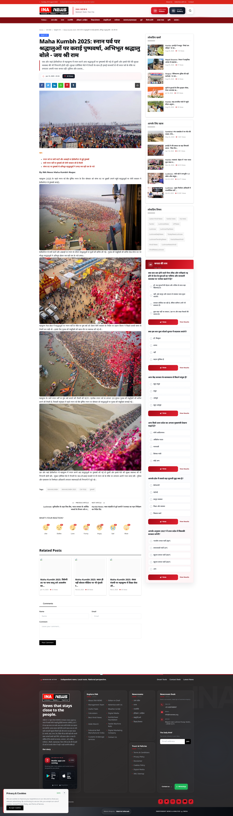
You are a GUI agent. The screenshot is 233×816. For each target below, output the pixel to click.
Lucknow (152, 229)
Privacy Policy (139, 757)
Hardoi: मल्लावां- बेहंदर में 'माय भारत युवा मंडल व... (178, 161)
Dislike (59, 534)
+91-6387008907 (171, 707)
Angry (99, 534)
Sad (113, 534)
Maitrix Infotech (122, 811)
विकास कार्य (157, 513)
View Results (184, 322)
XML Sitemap (139, 774)
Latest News (188, 680)
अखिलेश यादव (158, 440)
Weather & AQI (114, 709)
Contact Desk (175, 680)
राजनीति (70, 20)
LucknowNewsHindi (169, 245)
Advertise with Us (180, 2)
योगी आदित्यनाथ (158, 433)
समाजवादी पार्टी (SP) (160, 548)
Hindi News (153, 245)
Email (94, 612)
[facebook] (160, 801)
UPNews (176, 224)
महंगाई (155, 492)
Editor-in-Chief (114, 700)
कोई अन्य (156, 461)
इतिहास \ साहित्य (82, 20)
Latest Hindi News (155, 219)
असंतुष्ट (155, 398)
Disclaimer (138, 761)
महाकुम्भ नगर (57, 30)
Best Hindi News (95, 717)
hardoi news (171, 219)
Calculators (92, 713)
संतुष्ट (155, 391)
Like (45, 534)
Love (72, 534)
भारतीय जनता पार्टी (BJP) (161, 541)
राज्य (62, 20)
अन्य (154, 569)
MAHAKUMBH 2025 (69, 490)
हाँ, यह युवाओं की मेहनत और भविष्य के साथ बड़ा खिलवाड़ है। (169, 286)
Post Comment (48, 643)
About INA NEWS (95, 700)
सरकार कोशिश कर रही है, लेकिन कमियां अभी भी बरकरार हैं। (169, 304)
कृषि (169, 20)
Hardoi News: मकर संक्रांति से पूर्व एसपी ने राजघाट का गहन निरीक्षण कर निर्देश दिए (116, 508)
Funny (86, 534)
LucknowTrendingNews (157, 239)
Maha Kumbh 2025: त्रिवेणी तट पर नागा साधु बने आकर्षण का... (53, 582)
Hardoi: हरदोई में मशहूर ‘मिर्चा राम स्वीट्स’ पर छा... (177, 47)
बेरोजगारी (156, 485)
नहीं (154, 352)
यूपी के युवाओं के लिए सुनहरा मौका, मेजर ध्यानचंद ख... (177, 89)
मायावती (156, 447)
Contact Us (112, 737)
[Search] (190, 10)
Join (187, 742)
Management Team (96, 705)
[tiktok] (191, 801)
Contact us (167, 787)
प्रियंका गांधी (157, 454)
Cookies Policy (139, 765)
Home (41, 30)
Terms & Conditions (142, 753)
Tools (43, 20)
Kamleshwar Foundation (113, 718)
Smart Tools (162, 680)
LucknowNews (163, 224)
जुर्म (141, 20)
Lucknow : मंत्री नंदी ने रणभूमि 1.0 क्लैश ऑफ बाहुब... (177, 175)
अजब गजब (160, 20)
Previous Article (82, 503)
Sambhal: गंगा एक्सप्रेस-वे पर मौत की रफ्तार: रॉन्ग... (178, 133)
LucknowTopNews (166, 229)
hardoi (151, 224)
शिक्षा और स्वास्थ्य (159, 506)
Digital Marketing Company (115, 731)
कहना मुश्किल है (158, 359)
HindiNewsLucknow (156, 250)
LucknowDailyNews (156, 234)
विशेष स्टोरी (149, 20)
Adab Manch (93, 724)
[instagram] (172, 801)
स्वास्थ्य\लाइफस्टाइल (130, 20)
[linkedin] (178, 801)
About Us (169, 2)
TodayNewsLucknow (175, 234)
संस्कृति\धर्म (107, 20)
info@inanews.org (171, 715)
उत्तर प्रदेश (54, 20)
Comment (43, 622)
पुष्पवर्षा (92, 490)
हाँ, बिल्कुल (157, 338)
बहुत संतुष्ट (156, 384)
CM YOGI (83, 490)
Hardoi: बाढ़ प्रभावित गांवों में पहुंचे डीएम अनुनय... (177, 103)
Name (41, 612)
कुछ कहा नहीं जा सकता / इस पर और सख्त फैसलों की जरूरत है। (171, 313)
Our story (48, 749)
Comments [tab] (48, 604)
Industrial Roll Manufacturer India (96, 731)
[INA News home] (54, 11)
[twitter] (166, 801)
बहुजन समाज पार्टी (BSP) (161, 555)
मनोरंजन (117, 20)
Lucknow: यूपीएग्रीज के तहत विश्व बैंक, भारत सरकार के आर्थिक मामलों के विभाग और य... (66, 508)
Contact (191, 2)
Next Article (97, 503)
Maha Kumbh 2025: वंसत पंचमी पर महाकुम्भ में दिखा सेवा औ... (123, 582)
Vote (164, 322)
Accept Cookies (15, 808)
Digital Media (113, 713)
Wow (126, 534)
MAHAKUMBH (53, 490)
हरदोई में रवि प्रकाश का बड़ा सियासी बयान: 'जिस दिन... (177, 147)
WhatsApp (182, 787)
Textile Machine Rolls (114, 725)
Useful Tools (93, 709)
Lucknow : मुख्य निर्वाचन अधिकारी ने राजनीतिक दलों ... (178, 189)
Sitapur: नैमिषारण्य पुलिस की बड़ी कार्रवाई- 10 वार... (177, 75)
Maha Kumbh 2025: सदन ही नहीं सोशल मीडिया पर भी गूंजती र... (89, 582)
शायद (155, 345)
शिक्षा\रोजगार (95, 20)
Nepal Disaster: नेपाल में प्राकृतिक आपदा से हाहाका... (177, 61)
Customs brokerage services (96, 738)
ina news (183, 219)
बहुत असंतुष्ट (157, 405)
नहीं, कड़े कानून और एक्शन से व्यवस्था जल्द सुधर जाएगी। (169, 295)
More (176, 20)
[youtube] (185, 801)
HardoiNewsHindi (177, 239)
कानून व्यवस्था (157, 499)
